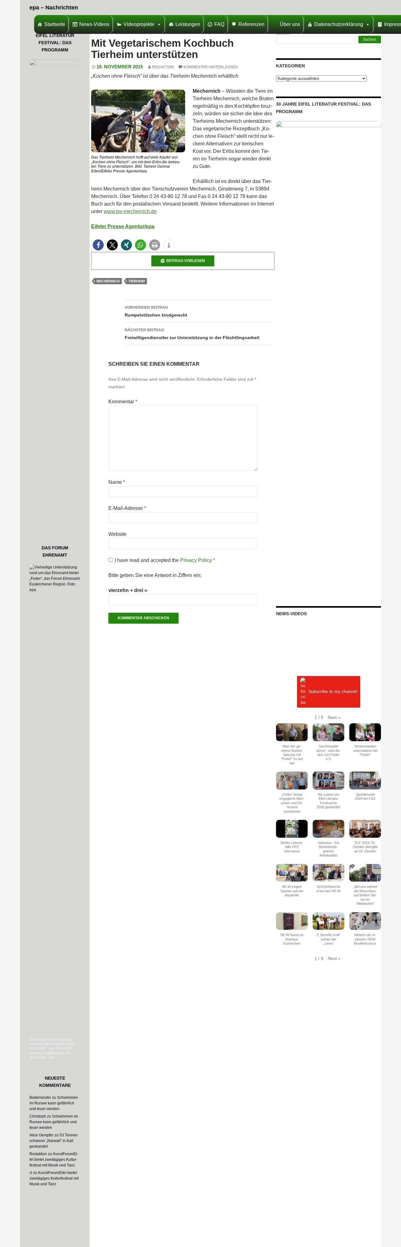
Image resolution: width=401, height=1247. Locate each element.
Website (117, 534)
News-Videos (94, 24)
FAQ (219, 24)
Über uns (290, 24)
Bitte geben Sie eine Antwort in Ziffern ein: (154, 575)
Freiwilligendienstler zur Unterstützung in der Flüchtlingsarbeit (192, 334)
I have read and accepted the (165, 560)
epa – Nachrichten (53, 7)
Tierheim (136, 281)
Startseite (54, 24)
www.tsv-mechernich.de (130, 211)
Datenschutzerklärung (338, 24)
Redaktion (163, 67)
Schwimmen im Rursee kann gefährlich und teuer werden (53, 1103)
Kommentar (122, 401)
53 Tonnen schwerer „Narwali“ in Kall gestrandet (53, 1141)
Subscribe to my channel (332, 691)
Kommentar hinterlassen (211, 67)
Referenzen (251, 24)
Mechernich (108, 281)
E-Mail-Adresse (127, 508)
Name (116, 482)
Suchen (369, 39)
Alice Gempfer (41, 1135)
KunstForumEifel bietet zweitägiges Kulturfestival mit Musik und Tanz (53, 1159)
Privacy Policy (196, 560)
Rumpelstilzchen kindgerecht (156, 311)
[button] (98, 244)
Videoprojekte (138, 24)
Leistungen (187, 24)
